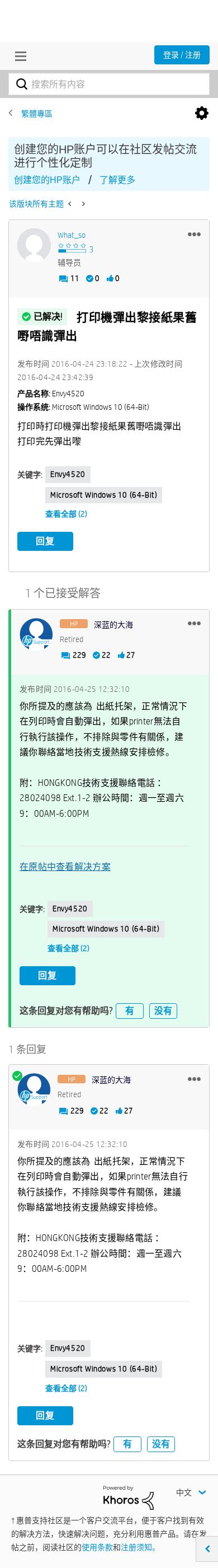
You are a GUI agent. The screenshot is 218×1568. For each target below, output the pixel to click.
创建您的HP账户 (47, 180)
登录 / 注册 (182, 55)
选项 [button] (202, 113)
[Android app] (71, 203)
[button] (194, 234)
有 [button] (129, 1011)
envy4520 (68, 474)
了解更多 (117, 180)
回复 (45, 541)
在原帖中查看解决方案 (65, 867)
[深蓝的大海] (36, 635)
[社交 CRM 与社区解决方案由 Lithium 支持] (128, 1497)
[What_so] (34, 245)
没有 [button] (163, 1011)
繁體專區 (37, 114)
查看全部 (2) (66, 514)
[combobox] (109, 84)
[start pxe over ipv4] (82, 203)
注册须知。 (140, 1547)
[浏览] (17, 56)
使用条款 (97, 1547)
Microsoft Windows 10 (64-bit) (103, 495)
